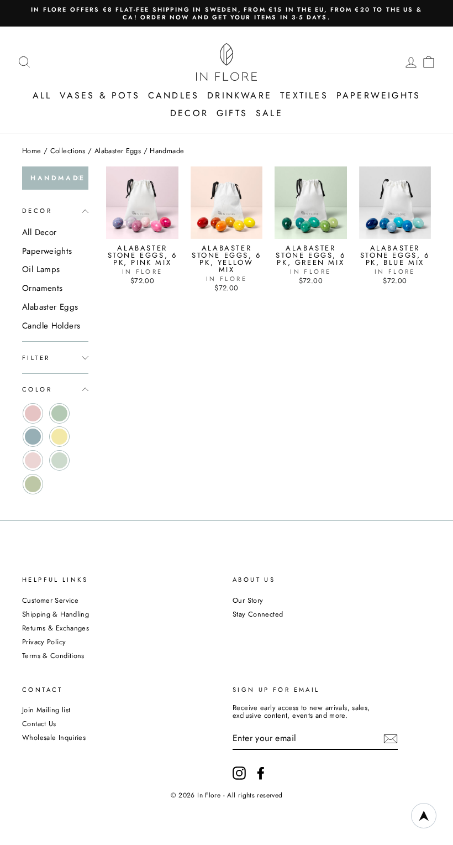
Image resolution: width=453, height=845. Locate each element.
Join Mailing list (46, 710)
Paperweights (378, 95)
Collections (68, 150)
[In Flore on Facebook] (260, 773)
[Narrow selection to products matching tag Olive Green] (33, 484)
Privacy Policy (44, 642)
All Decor (39, 232)
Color (37, 389)
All (42, 95)
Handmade (58, 178)
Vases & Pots (99, 95)
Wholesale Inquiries (54, 737)
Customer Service (50, 600)
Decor (189, 113)
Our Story (248, 600)
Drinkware (239, 95)
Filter (36, 357)
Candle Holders (51, 326)
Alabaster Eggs (117, 150)
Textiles (304, 95)
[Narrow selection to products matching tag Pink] (33, 413)
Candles (173, 95)
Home (31, 150)
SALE (269, 113)
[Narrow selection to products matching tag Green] (59, 413)
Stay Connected (258, 614)
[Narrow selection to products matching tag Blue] (33, 436)
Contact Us (39, 723)
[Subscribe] (390, 738)
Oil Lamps (41, 269)
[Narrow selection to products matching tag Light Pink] (33, 460)
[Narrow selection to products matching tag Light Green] (59, 460)
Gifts (232, 113)
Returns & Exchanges (55, 628)
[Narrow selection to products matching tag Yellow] (59, 436)
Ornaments (42, 288)
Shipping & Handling (55, 614)
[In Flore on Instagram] (239, 773)
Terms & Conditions (53, 655)
